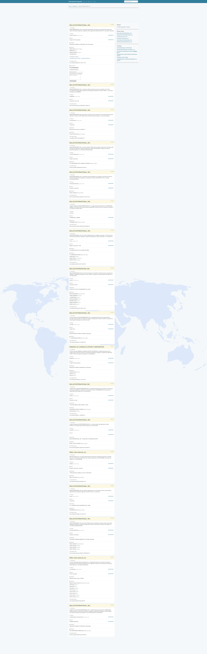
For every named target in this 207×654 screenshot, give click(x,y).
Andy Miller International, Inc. (123, 38)
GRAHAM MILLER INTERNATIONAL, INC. (125, 35)
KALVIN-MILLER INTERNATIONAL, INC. (124, 40)
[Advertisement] (101, 15)
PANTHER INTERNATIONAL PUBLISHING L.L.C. (126, 49)
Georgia (128, 27)
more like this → (111, 35)
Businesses (75, 6)
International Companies (75, 1)
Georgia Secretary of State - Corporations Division (79, 58)
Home (70, 6)
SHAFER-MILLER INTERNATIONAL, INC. (124, 41)
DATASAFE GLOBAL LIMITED (122, 57)
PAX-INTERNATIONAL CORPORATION (124, 47)
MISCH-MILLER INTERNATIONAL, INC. (124, 33)
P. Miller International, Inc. (122, 36)
